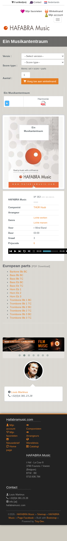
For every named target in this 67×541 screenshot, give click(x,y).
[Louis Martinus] (33, 370)
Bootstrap (52, 518)
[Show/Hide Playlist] (33, 251)
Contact (37, 2)
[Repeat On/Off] (24, 251)
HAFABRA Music (25, 514)
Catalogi (34, 446)
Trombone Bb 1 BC (20, 300)
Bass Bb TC (16, 278)
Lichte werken (40, 218)
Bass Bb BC (16, 275)
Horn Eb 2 (15, 292)
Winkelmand (55, 11)
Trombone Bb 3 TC (20, 317)
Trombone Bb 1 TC (20, 303)
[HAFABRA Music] (33, 344)
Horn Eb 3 (15, 296)
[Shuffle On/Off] (29, 251)
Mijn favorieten (33, 11)
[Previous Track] (10, 251)
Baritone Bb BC (18, 271)
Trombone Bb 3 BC (20, 314)
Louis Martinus (19, 392)
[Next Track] (19, 251)
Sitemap (41, 514)
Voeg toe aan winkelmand (41, 81)
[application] (7, 103)
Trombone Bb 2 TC (20, 310)
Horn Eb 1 (15, 289)
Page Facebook (26, 518)
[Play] (7, 103)
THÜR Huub (40, 207)
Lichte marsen (40, 223)
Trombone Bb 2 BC (20, 307)
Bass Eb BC (16, 282)
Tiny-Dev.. (40, 521)
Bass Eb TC (16, 285)
